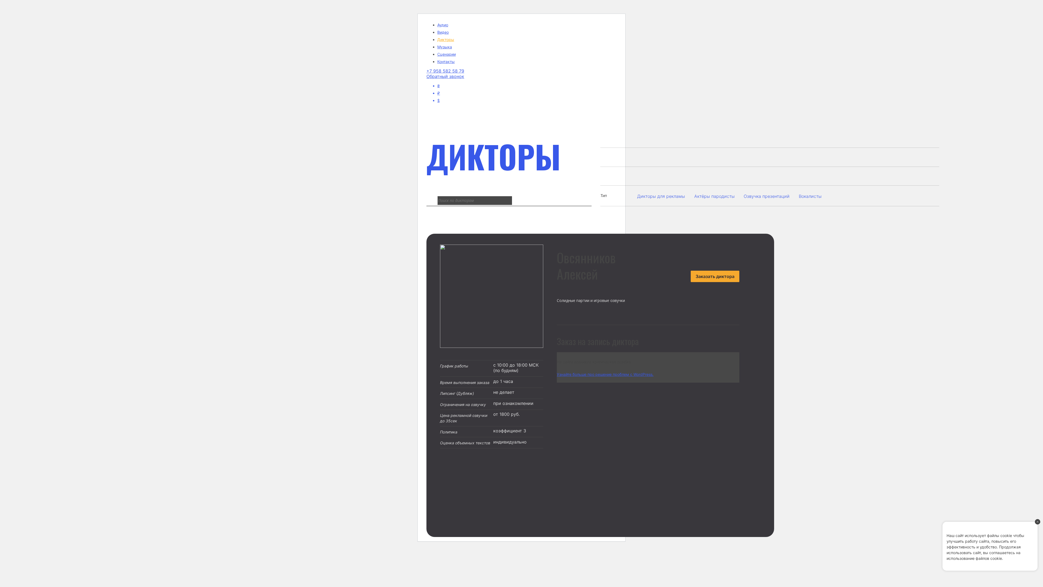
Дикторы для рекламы (661, 196)
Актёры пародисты (714, 196)
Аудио (442, 25)
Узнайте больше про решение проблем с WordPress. (605, 374)
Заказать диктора (715, 276)
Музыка (444, 47)
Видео (443, 32)
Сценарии (446, 54)
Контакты (446, 61)
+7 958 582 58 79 (445, 71)
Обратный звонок (445, 76)
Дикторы (445, 39)
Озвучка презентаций (767, 196)
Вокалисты (810, 196)
